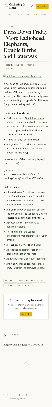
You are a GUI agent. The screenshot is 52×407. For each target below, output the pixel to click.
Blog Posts (9, 26)
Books (28, 14)
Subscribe (42, 6)
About (19, 14)
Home (11, 14)
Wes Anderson (25, 204)
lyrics (15, 163)
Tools (36, 14)
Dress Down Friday (28, 281)
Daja (38, 245)
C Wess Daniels (11, 65)
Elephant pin (33, 210)
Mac (42, 281)
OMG (23, 245)
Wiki (44, 14)
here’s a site (21, 144)
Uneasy (40, 268)
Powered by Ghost (17, 399)
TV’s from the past (21, 268)
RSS (4, 399)
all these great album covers (21, 126)
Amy (25, 152)
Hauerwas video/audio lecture (29, 259)
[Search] (32, 6)
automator (25, 250)
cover (27, 139)
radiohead (10, 285)
